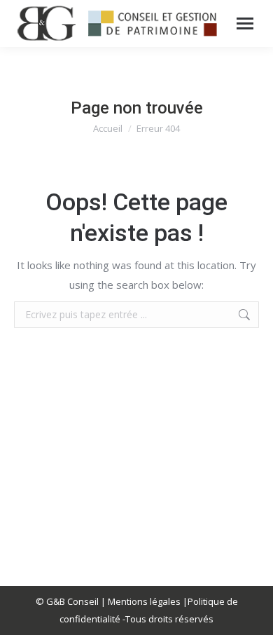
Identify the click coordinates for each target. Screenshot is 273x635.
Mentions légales (144, 601)
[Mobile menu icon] (245, 23)
